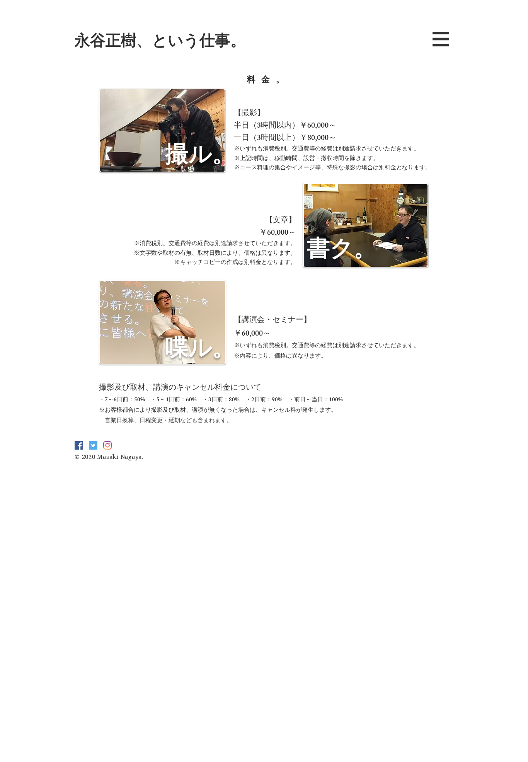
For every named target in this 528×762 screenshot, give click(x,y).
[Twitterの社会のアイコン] (93, 445)
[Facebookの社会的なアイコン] (79, 445)
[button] (441, 39)
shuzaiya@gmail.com (205, 473)
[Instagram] (107, 445)
